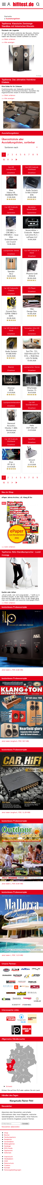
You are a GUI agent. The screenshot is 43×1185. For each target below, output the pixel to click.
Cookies (7, 1165)
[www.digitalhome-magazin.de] (10, 1022)
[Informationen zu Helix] (32, 982)
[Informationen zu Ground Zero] (21, 982)
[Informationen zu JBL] (16, 987)
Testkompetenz (10, 1137)
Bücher (7, 1135)
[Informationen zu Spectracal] (16, 998)
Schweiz (9, 1086)
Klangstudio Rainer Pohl (21, 1100)
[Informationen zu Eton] (35, 975)
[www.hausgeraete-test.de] (21, 1022)
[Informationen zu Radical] (6, 999)
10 (4, 159)
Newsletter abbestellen (11, 1127)
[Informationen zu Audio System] (15, 970)
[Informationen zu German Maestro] (10, 982)
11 (8, 159)
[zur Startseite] (23, 4)
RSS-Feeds (8, 1148)
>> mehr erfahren (8, 547)
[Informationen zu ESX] (27, 976)
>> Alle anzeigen (8, 42)
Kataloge (7, 1146)
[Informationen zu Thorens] (27, 998)
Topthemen (8, 1150)
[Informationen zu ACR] (6, 970)
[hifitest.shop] (26, 1034)
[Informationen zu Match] (24, 986)
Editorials (7, 1153)
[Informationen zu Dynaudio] (7, 975)
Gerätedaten (9, 1142)
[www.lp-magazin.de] (16, 1034)
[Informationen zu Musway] (10, 993)
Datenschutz (9, 1163)
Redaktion (8, 1139)
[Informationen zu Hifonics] (7, 986)
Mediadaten (8, 1159)
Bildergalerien (9, 1144)
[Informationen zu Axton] (25, 969)
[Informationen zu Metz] (34, 987)
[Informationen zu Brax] (35, 969)
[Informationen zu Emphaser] (17, 975)
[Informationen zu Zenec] (26, 1005)
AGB (6, 1161)
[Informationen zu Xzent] (16, 1005)
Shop (6, 1133)
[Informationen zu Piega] (32, 993)
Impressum (8, 1156)
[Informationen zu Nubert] (21, 994)
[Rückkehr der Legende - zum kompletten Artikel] (21, 59)
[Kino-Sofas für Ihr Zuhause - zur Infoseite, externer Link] (21, 115)
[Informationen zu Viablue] (37, 999)
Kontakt (7, 1168)
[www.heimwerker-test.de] (32, 1022)
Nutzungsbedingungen (12, 1170)
